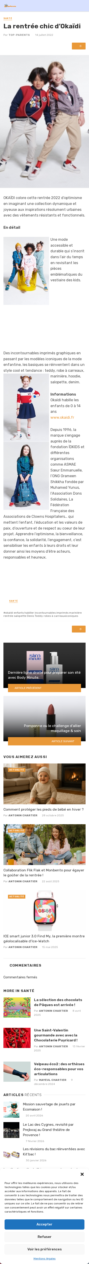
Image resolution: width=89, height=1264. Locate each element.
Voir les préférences (44, 1249)
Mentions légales (45, 1258)
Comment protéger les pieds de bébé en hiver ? (43, 809)
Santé (7, 18)
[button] (82, 1174)
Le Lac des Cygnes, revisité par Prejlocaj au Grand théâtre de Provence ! (48, 1130)
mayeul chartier (52, 1080)
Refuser (45, 1237)
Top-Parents (19, 34)
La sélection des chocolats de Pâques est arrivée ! (58, 1002)
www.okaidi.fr (62, 417)
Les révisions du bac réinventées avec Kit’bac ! (54, 1151)
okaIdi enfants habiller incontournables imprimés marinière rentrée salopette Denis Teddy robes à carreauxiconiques (42, 614)
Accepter (44, 1224)
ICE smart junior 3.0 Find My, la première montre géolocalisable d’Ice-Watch (44, 938)
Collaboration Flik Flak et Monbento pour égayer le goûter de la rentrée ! (43, 872)
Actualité (16, 770)
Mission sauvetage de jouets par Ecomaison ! (49, 1106)
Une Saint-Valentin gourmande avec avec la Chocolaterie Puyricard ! (55, 1035)
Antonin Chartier (22, 815)
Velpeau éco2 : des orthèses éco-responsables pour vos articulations (59, 1069)
